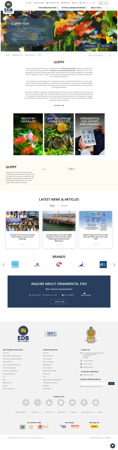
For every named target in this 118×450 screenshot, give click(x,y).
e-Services (105, 3)
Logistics (5, 386)
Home (7, 55)
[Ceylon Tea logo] (22, 427)
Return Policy (61, 412)
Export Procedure (47, 368)
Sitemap (100, 412)
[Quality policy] (50, 333)
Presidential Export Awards (50, 383)
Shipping (73, 412)
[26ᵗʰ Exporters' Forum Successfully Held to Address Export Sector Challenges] (22, 221)
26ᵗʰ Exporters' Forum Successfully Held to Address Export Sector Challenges (22, 237)
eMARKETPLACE (47, 365)
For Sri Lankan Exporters (73, 7)
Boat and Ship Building (9, 374)
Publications (46, 386)
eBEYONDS (108, 437)
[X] (37, 402)
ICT (4, 377)
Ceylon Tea (6, 353)
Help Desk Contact (88, 375)
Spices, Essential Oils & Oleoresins (12, 365)
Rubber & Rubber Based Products (12, 356)
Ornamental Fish (17, 55)
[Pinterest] (84, 402)
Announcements (47, 359)
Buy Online (105, 46)
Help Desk (45, 353)
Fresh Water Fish (30, 55)
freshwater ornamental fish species (63, 70)
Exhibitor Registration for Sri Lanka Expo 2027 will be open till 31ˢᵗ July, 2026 (95, 237)
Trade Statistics (47, 388)
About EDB (95, 7)
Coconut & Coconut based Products (12, 359)
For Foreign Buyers (47, 7)
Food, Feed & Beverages (9, 368)
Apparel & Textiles (8, 362)
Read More (58, 105)
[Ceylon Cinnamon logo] (31, 427)
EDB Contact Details (48, 362)
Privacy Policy (35, 412)
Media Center (46, 374)
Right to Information (48, 356)
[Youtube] (72, 402)
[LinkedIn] (49, 402)
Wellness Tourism (7, 383)
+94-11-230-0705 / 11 (88, 361)
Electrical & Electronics (9, 388)
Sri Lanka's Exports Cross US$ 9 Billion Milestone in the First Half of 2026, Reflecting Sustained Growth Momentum (59, 238)
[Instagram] (60, 402)
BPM (4, 380)
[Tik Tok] (95, 402)
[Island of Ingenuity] (43, 427)
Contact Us (58, 302)
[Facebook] (26, 402)
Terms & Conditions (20, 412)
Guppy (44, 169)
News (44, 377)
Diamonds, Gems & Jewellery (10, 371)
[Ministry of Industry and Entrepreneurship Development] (91, 334)
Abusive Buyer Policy (86, 412)
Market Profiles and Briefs (50, 371)
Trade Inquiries (90, 46)
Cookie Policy (48, 412)
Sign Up (111, 383)
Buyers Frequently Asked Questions (52, 380)
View (81, 386)
